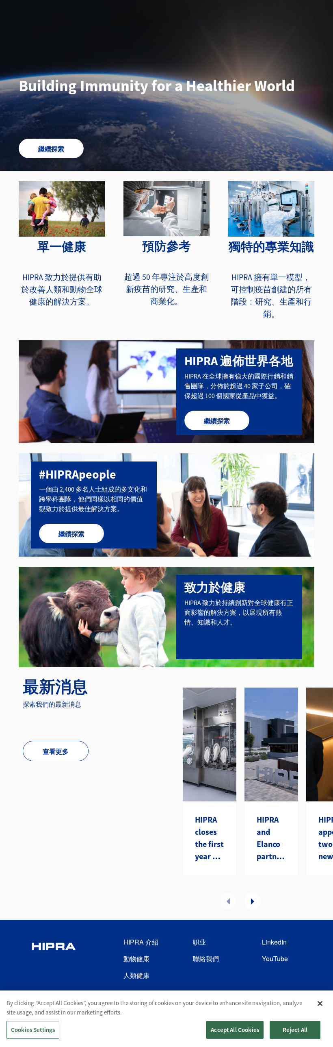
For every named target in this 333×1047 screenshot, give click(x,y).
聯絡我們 (206, 958)
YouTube (275, 958)
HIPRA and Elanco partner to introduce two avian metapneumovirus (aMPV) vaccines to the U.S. (271, 838)
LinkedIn (274, 942)
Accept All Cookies (235, 1030)
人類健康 (136, 975)
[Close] (320, 1003)
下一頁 (252, 901)
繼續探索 (51, 149)
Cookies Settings (33, 1030)
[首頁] (54, 959)
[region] (166, 1018)
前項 (228, 901)
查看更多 (56, 751)
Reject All (295, 1030)
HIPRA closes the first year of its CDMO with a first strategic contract (209, 838)
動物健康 (136, 958)
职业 (199, 942)
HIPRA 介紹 (140, 942)
